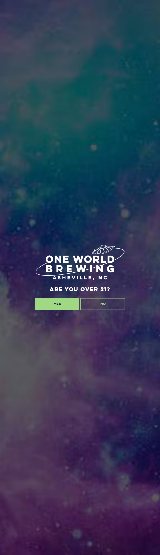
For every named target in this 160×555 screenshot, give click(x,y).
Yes (57, 304)
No (103, 304)
